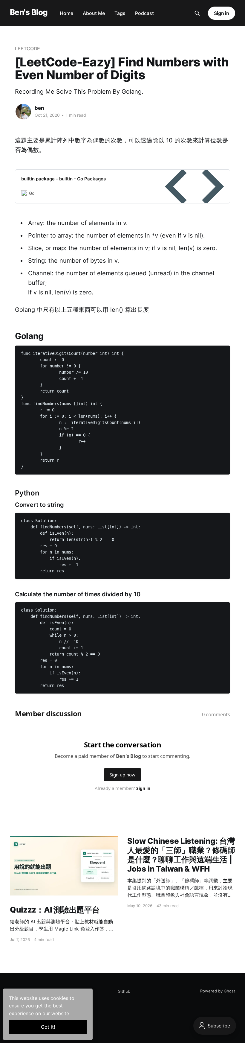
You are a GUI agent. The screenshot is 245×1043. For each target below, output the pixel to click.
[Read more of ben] (23, 111)
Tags (119, 13)
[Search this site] (197, 13)
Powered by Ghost (217, 991)
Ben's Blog (29, 12)
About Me (94, 13)
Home (66, 13)
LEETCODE (27, 48)
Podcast (144, 13)
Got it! (48, 1027)
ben (39, 108)
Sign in (221, 13)
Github (124, 991)
